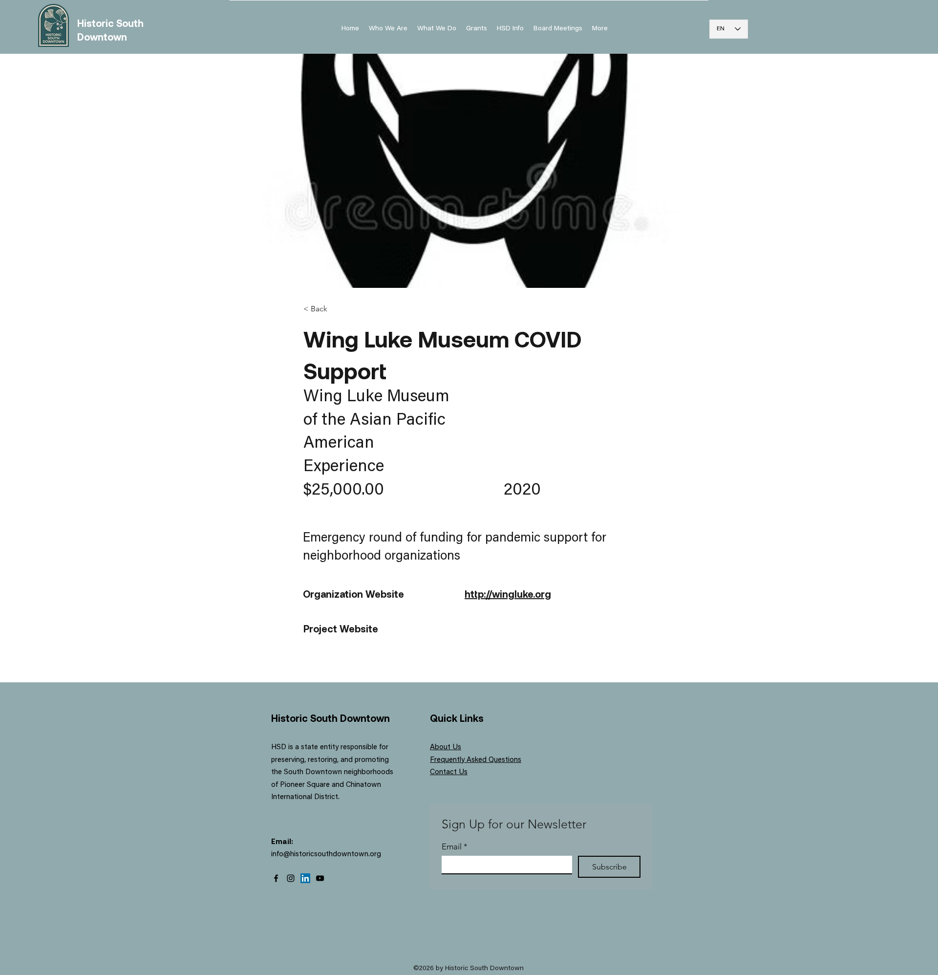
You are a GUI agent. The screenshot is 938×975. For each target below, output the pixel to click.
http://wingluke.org (508, 594)
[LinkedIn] (305, 878)
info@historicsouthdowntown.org (326, 854)
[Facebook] (276, 878)
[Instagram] (291, 878)
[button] (510, 29)
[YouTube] (320, 878)
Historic (96, 23)
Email (455, 846)
